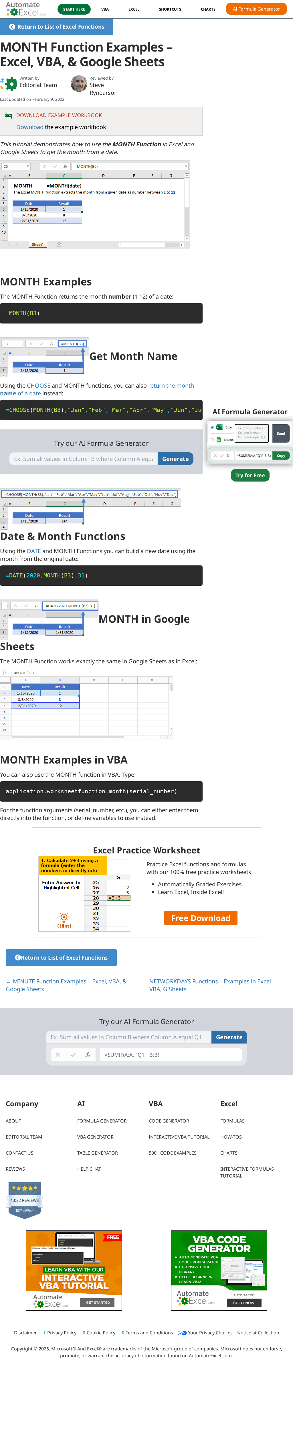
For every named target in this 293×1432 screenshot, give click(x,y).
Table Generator (97, 1153)
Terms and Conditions (149, 1332)
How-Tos (231, 1137)
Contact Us (19, 1153)
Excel (133, 9)
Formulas (232, 1121)
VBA (105, 9)
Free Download (201, 917)
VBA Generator (95, 1137)
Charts (228, 1153)
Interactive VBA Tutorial (179, 1137)
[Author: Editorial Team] (8, 83)
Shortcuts (170, 9)
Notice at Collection (258, 1332)
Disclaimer (25, 1332)
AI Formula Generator (256, 9)
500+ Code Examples (173, 1153)
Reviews (15, 1169)
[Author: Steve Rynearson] (79, 83)
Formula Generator (102, 1121)
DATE (34, 551)
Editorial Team (38, 85)
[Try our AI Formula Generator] (250, 442)
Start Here (74, 9)
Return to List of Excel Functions (60, 26)
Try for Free (250, 475)
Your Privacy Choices (210, 1332)
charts (208, 9)
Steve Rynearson (104, 88)
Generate (175, 459)
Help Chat (89, 1169)
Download (29, 127)
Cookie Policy (101, 1332)
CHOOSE (38, 385)
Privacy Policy (61, 1332)
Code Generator (169, 1121)
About (13, 1121)
